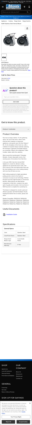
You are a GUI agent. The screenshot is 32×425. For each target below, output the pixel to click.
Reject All (8, 421)
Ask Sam (16, 102)
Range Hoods (17, 21)
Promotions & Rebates (8, 375)
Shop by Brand (6, 373)
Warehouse (19, 376)
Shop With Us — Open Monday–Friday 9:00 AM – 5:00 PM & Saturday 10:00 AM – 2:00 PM (16, 2)
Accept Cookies (23, 421)
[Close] (30, 403)
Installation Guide (11, 214)
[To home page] (13, 6)
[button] (3, 7)
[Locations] (24, 7)
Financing (4, 387)
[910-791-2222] (29, 7)
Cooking (11, 21)
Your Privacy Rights (16, 417)
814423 (7, 80)
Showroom (19, 374)
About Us (18, 372)
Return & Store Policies (8, 392)
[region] (16, 413)
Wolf (9, 78)
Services (4, 390)
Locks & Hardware (7, 371)
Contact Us (19, 378)
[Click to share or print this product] (27, 28)
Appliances (4, 21)
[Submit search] (28, 12)
